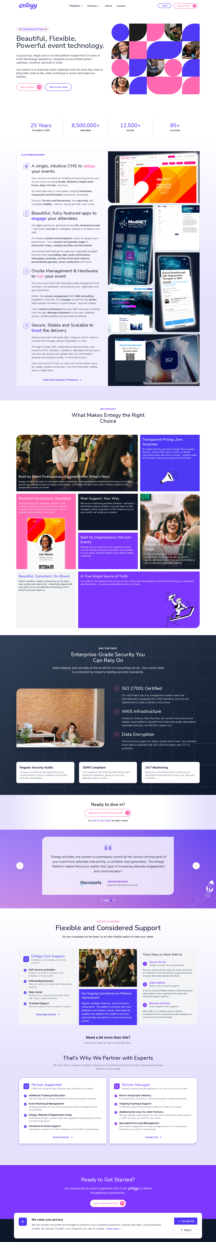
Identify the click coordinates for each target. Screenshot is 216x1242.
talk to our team (101, 820)
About (108, 6)
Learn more (112, 1228)
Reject (187, 1230)
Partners (92, 6)
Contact (121, 6)
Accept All (188, 1221)
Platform (75, 6)
